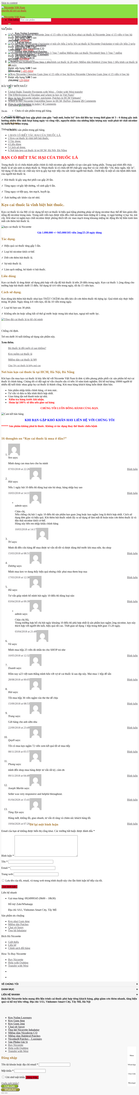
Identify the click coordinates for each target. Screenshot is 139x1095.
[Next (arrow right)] (6, 1092)
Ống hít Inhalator (17, 930)
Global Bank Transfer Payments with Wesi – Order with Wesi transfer (45, 91)
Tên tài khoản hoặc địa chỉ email (19, 1064)
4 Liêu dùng (14, 144)
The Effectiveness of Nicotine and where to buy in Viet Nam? (41, 94)
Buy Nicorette (15, 959)
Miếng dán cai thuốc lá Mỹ (22, 359)
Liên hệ (12, 945)
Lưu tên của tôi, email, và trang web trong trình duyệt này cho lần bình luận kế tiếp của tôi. (54, 880)
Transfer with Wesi (18, 965)
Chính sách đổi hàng (19, 948)
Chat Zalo (9, 1086)
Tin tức (4, 111)
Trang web (7, 874)
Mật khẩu (7, 1070)
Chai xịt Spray (16, 927)
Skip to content (9, 2)
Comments (88, 100)
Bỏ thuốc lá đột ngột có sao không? (27, 348)
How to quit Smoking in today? (25, 104)
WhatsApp (10, 1089)
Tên (4, 861)
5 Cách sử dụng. (17, 147)
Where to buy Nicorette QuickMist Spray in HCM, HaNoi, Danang (44, 100)
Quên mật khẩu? (10, 1083)
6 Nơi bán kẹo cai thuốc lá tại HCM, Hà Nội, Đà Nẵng (37, 150)
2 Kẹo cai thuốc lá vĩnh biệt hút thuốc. (28, 138)
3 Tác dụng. (14, 141)
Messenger (132, 1083)
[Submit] (9, 24)
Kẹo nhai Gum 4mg (18, 921)
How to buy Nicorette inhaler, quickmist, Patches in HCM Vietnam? (44, 97)
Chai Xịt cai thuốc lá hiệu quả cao (24, 365)
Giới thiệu (13, 942)
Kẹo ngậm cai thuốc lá (20, 353)
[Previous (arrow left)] (2, 1092)
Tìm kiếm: (13, 19)
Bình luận (132, 469)
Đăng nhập (32, 1077)
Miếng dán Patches (18, 924)
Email (5, 867)
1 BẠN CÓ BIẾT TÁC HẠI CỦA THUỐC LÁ (34, 135)
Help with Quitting (18, 962)
